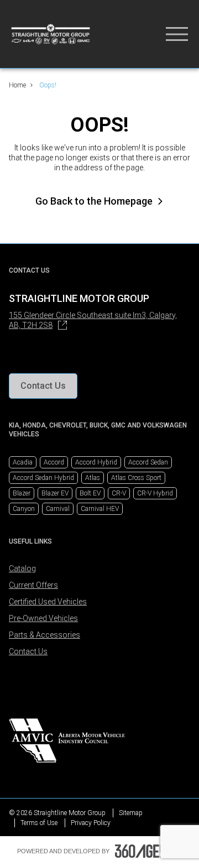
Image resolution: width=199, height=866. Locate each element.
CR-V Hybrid (155, 493)
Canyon (24, 509)
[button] (43, 386)
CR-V (119, 493)
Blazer (21, 493)
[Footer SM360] (148, 851)
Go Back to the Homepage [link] (94, 201)
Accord (54, 462)
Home (17, 85)
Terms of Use (38, 823)
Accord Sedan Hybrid (43, 478)
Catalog (22, 568)
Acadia (23, 462)
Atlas (92, 478)
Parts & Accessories (44, 634)
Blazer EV (55, 493)
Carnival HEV (100, 509)
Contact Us (28, 651)
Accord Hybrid (96, 462)
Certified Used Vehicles (48, 601)
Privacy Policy (91, 823)
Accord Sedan (148, 462)
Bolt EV (90, 493)
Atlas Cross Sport (136, 478)
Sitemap (131, 813)
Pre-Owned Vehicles (43, 618)
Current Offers (33, 585)
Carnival (58, 509)
